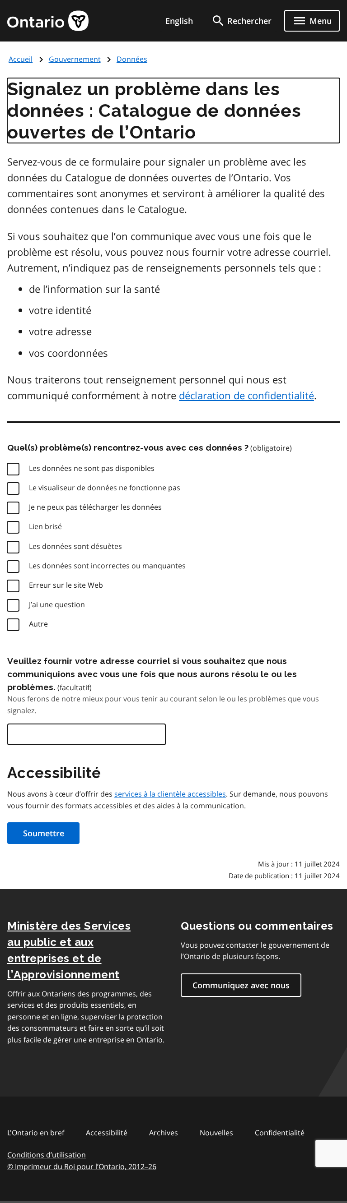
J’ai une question (57, 604)
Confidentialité (280, 1133)
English (179, 20)
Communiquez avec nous (241, 985)
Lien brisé (45, 526)
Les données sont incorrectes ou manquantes (107, 566)
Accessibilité (106, 1133)
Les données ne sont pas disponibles (92, 468)
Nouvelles (216, 1133)
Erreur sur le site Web (66, 585)
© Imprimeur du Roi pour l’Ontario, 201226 (81, 1166)
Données (132, 59)
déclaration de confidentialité (246, 395)
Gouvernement (75, 59)
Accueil (21, 59)
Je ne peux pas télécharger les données (95, 507)
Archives (163, 1133)
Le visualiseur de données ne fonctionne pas (104, 488)
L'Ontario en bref (35, 1133)
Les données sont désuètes (75, 546)
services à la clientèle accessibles (170, 794)
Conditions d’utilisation (46, 1155)
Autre (38, 624)
